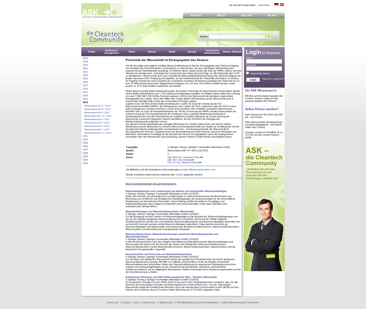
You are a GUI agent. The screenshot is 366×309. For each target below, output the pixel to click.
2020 (85, 75)
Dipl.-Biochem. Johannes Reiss (184, 157)
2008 (85, 146)
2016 (85, 88)
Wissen (221, 15)
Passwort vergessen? (273, 78)
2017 (85, 85)
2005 (85, 156)
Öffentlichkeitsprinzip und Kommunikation (198, 302)
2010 (85, 139)
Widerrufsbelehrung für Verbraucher (241, 302)
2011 (85, 136)
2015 (85, 92)
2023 (85, 65)
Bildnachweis (166, 302)
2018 (85, 82)
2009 (85, 143)
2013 (85, 99)
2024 (85, 61)
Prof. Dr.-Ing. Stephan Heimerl (183, 162)
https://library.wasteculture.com (199, 169)
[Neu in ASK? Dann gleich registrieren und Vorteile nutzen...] (264, 270)
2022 (85, 68)
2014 (85, 95)
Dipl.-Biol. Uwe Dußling (179, 160)
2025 (85, 58)
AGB (136, 302)
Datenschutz (149, 302)
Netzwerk (196, 15)
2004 (85, 160)
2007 (85, 149)
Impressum (112, 302)
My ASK (272, 15)
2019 (85, 78)
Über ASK (246, 15)
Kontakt (126, 302)
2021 (85, 71)
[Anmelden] (264, 5)
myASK (179, 174)
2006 (85, 153)
